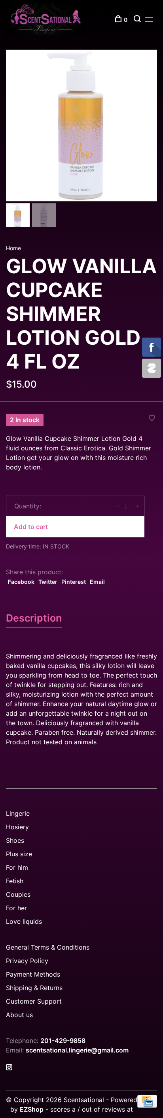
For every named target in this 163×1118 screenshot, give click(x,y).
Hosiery (17, 827)
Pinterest (73, 581)
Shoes (15, 840)
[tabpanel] (81, 125)
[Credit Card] (147, 1105)
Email (97, 581)
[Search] (138, 19)
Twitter (47, 581)
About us (19, 1015)
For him (17, 867)
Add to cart (31, 527)
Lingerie (18, 813)
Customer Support (34, 1001)
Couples (18, 894)
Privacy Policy (27, 961)
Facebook (21, 581)
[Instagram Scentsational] (9, 1068)
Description (34, 618)
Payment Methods (33, 974)
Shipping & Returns (34, 988)
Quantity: (27, 506)
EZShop (32, 1109)
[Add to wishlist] (152, 419)
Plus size (19, 854)
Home (13, 248)
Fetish (14, 881)
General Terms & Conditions (47, 947)
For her (16, 908)
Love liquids (24, 921)
